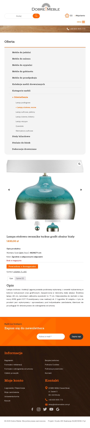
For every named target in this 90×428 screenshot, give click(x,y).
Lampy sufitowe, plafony (25, 112)
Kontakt (48, 373)
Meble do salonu (21, 59)
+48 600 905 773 (77, 28)
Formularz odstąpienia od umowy (18, 369)
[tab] (11, 279)
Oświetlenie (21, 97)
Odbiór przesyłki (11, 373)
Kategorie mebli (21, 91)
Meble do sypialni (22, 65)
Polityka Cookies (52, 364)
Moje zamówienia (11, 392)
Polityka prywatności (54, 369)
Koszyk (7, 400)
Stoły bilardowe (21, 136)
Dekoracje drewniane (24, 149)
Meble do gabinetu (22, 71)
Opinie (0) (20, 278)
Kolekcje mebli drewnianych (28, 84)
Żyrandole (20, 126)
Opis (11, 278)
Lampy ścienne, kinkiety (25, 117)
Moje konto (80, 16)
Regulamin (8, 360)
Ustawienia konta (11, 396)
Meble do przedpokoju (24, 78)
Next (81, 190)
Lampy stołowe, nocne (26, 107)
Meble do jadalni (21, 52)
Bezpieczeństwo (52, 360)
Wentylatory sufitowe (24, 131)
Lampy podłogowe (23, 103)
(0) (71, 15)
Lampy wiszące (22, 121)
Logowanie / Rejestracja (14, 388)
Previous (9, 190)
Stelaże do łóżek (21, 143)
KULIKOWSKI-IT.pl (79, 421)
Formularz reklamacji (13, 364)
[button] (79, 22)
